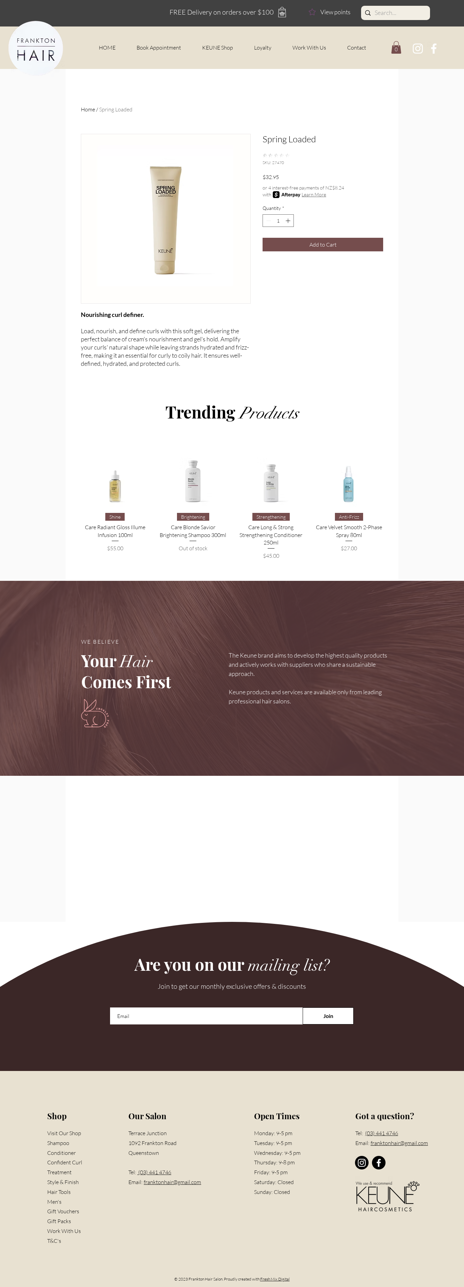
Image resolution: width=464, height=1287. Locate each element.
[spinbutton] (278, 221)
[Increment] (288, 221)
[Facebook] (434, 48)
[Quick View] (115, 471)
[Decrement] (268, 221)
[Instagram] (418, 48)
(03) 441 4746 (154, 1172)
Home (88, 109)
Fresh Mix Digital (275, 1279)
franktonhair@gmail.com (172, 1182)
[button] (396, 47)
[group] (232, 498)
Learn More (314, 194)
